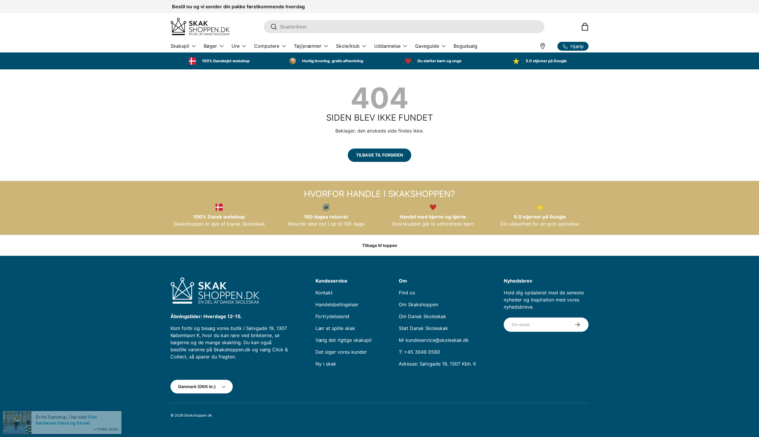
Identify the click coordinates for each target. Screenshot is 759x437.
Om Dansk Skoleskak (422, 316)
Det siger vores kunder (341, 352)
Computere (266, 46)
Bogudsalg (465, 46)
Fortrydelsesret (332, 316)
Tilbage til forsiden (379, 154)
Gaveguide (427, 46)
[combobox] (404, 26)
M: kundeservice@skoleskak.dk (434, 340)
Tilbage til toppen (379, 245)
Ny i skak (325, 364)
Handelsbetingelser (336, 304)
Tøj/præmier (307, 46)
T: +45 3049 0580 (419, 352)
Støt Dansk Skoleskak (423, 328)
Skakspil (179, 46)
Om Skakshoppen (418, 304)
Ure (236, 46)
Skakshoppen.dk (198, 415)
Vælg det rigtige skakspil (343, 340)
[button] (584, 26)
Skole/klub (348, 46)
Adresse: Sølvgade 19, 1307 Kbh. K (437, 364)
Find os (407, 293)
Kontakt (324, 293)
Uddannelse (387, 46)
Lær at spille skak (335, 328)
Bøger (210, 46)
